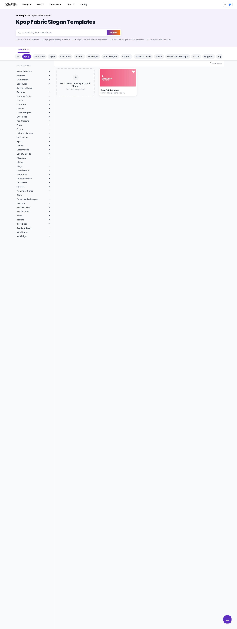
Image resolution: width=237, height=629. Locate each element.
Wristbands (23, 232)
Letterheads (23, 149)
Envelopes (22, 116)
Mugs (19, 166)
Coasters (21, 104)
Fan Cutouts (23, 121)
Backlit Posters (24, 71)
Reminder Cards (25, 191)
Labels (20, 145)
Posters (79, 56)
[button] (131, 84)
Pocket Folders (24, 178)
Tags (19, 215)
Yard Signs (93, 56)
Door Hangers (110, 56)
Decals (20, 108)
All (18, 56)
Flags (19, 125)
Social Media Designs (177, 56)
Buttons (21, 92)
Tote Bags (22, 224)
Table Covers (23, 207)
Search (113, 32)
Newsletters (23, 170)
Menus (159, 56)
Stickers (21, 203)
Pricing (84, 4)
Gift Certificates (25, 133)
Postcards (39, 56)
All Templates (23, 15)
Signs (19, 195)
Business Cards (143, 56)
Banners (126, 56)
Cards (196, 56)
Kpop (26, 56)
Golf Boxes (22, 137)
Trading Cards (24, 228)
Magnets (208, 56)
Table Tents (23, 211)
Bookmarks (22, 79)
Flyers (52, 56)
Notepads (22, 174)
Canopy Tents (24, 96)
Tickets (20, 219)
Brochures (65, 56)
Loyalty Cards (24, 154)
